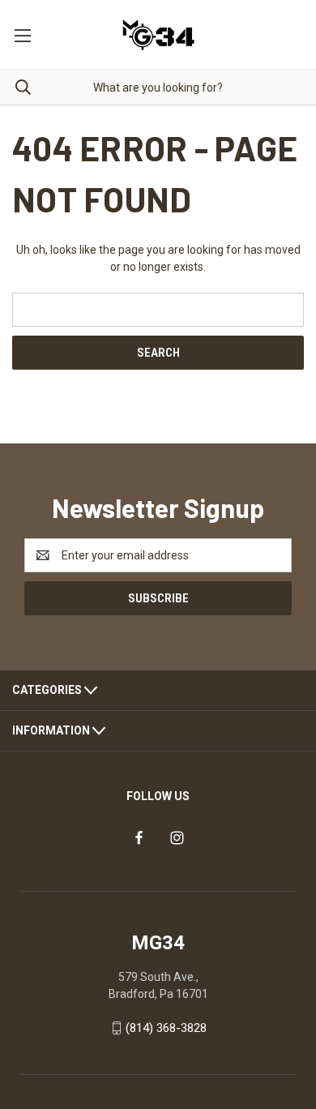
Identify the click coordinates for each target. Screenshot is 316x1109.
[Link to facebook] (139, 838)
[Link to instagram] (177, 838)
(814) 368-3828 (166, 1028)
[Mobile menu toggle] (22, 34)
